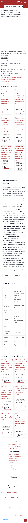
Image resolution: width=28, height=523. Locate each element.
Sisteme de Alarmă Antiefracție (8, 79)
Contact (14, 469)
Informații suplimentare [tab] (10, 180)
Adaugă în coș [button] (6, 112)
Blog (14, 480)
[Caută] (22, 6)
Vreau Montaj (14, 482)
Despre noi (14, 468)
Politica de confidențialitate (14, 456)
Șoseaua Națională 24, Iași (14, 444)
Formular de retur (14, 488)
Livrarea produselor (14, 484)
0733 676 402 (14, 448)
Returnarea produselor (14, 486)
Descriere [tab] (6, 177)
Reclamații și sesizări (14, 460)
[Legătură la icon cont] (21, 2)
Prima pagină (4, 10)
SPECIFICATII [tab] (6, 183)
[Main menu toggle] (25, 2)
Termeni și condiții (14, 454)
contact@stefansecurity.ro (14, 446)
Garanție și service (14, 458)
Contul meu (14, 466)
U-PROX (6, 81)
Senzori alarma (11, 12)
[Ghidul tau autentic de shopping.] (6, 519)
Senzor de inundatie (11, 77)
